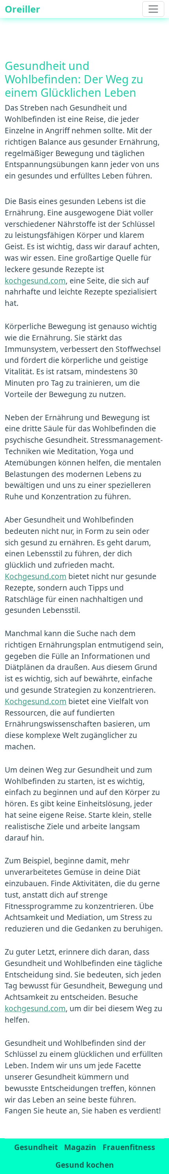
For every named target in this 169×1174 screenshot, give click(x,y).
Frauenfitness (129, 1147)
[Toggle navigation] (153, 9)
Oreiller (22, 8)
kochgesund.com (35, 280)
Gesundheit (36, 1147)
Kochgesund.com (35, 576)
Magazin (80, 1147)
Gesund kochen (84, 1164)
